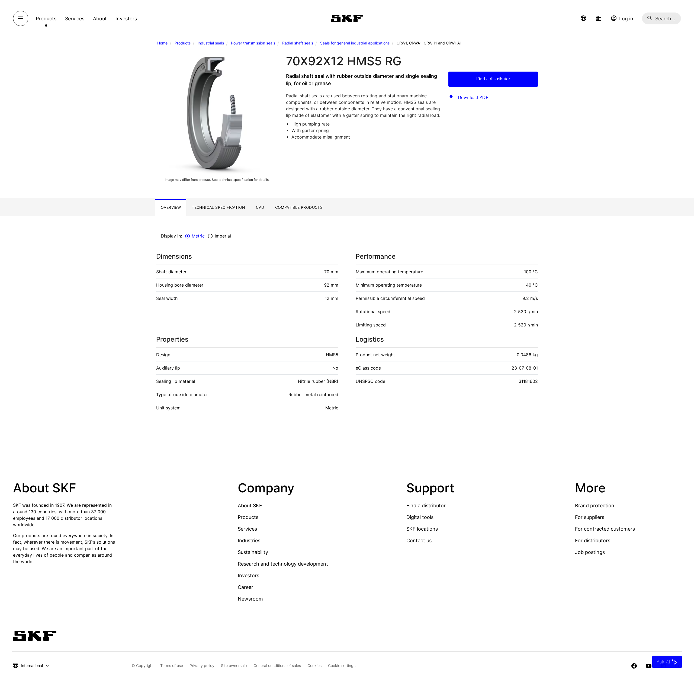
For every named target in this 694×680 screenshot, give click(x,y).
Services (247, 529)
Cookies (314, 665)
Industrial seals (211, 43)
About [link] (100, 18)
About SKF (250, 505)
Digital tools (419, 517)
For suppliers (589, 517)
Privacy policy (201, 665)
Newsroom (250, 599)
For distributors (592, 540)
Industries (249, 540)
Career (245, 587)
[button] (583, 18)
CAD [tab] (260, 207)
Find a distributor (493, 78)
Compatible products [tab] (299, 207)
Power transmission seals (253, 43)
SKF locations (422, 529)
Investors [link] (126, 18)
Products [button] (46, 18)
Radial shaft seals (297, 43)
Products (183, 43)
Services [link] (74, 18)
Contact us (419, 540)
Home (162, 43)
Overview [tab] (171, 207)
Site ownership (234, 665)
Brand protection (594, 505)
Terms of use (171, 665)
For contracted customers (605, 529)
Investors (248, 575)
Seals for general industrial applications (355, 43)
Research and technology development (283, 564)
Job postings (590, 552)
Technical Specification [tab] (218, 207)
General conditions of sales (277, 665)
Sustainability (253, 552)
